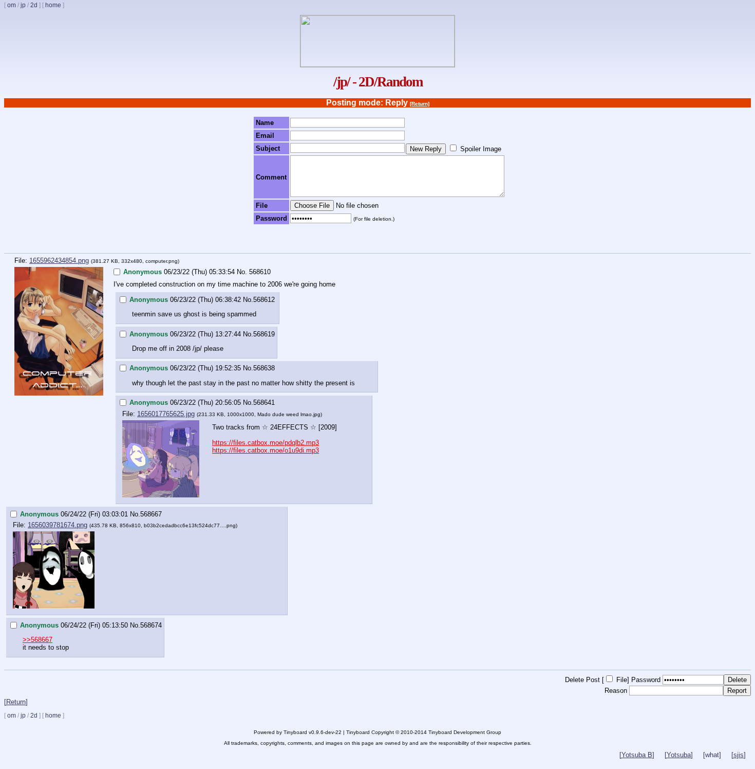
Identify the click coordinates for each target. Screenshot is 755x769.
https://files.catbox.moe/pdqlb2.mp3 (265, 442)
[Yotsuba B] (636, 755)
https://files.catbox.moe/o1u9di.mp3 (265, 450)
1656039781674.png (57, 525)
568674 (151, 625)
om (11, 5)
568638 (264, 368)
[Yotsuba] (679, 755)
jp (23, 5)
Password (645, 680)
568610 (260, 272)
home (53, 5)
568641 (264, 402)
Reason (616, 690)
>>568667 (37, 639)
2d (33, 5)
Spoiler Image (480, 149)
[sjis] (738, 755)
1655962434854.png (59, 260)
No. (242, 272)
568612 (264, 299)
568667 (151, 514)
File (621, 680)
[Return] (419, 103)
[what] (712, 755)
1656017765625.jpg (166, 414)
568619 (264, 334)
